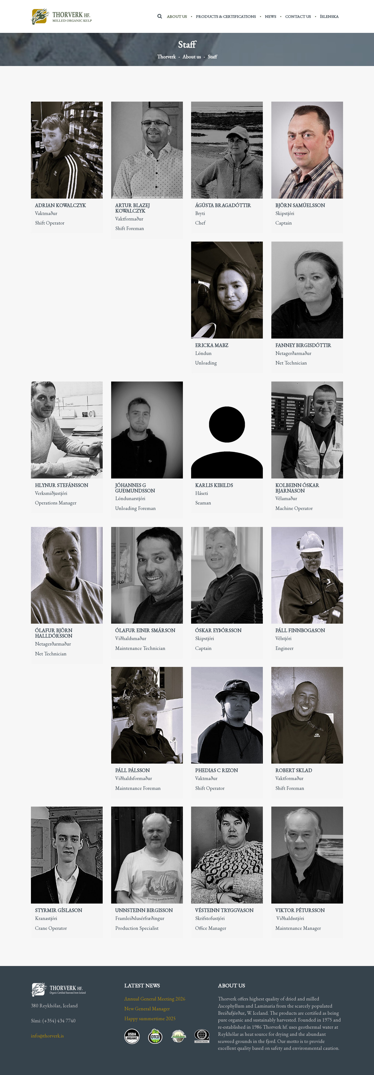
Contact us (298, 16)
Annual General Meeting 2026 (154, 999)
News (270, 16)
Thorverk (166, 56)
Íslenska (329, 16)
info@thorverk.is (47, 1036)
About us (177, 16)
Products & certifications (226, 16)
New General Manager (147, 1008)
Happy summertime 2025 (150, 1018)
